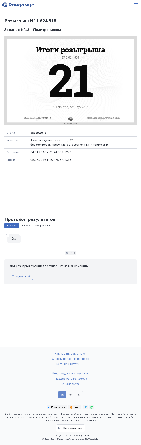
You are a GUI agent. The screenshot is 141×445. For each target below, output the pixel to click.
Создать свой (21, 276)
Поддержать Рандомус (71, 379)
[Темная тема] (79, 394)
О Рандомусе (71, 384)
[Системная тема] (62, 394)
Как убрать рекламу (68, 354)
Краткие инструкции (70, 364)
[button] (136, 4)
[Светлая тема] (70, 394)
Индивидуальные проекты (70, 374)
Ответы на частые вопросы (70, 359)
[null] (57, 407)
